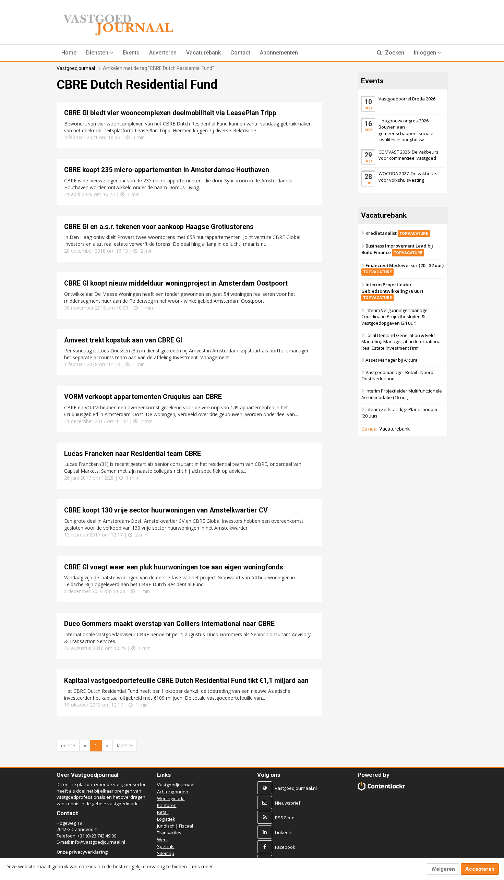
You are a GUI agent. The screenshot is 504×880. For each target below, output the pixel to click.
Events (131, 52)
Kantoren (167, 805)
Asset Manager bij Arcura (391, 360)
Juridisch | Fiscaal (175, 826)
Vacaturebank (203, 52)
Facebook (285, 847)
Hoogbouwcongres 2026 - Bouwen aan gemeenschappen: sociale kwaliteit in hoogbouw (406, 130)
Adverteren (163, 52)
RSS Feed (285, 818)
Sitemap (165, 853)
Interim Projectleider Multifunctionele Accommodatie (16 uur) (401, 394)
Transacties (169, 833)
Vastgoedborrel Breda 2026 (407, 99)
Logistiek (166, 819)
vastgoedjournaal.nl (296, 788)
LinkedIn (283, 832)
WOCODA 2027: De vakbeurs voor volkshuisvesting (408, 176)
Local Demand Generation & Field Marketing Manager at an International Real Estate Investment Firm (401, 341)
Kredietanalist (396, 233)
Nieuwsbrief (287, 803)
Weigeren (443, 869)
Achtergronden (172, 791)
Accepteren (479, 869)
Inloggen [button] (425, 52)
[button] (99, 53)
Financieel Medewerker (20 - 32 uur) (403, 268)
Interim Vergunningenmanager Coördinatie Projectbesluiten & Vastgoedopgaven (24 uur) (395, 316)
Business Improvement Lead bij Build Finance (397, 249)
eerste (68, 745)
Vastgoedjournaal (76, 68)
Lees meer (201, 866)
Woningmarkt (171, 798)
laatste (124, 745)
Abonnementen (279, 52)
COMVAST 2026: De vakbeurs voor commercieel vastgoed (409, 155)
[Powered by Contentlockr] (382, 786)
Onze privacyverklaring (82, 852)
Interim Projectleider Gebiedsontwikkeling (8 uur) (392, 290)
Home (68, 52)
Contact (240, 52)
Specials (166, 846)
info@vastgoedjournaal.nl (98, 842)
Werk (162, 839)
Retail (163, 812)
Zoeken (394, 52)
